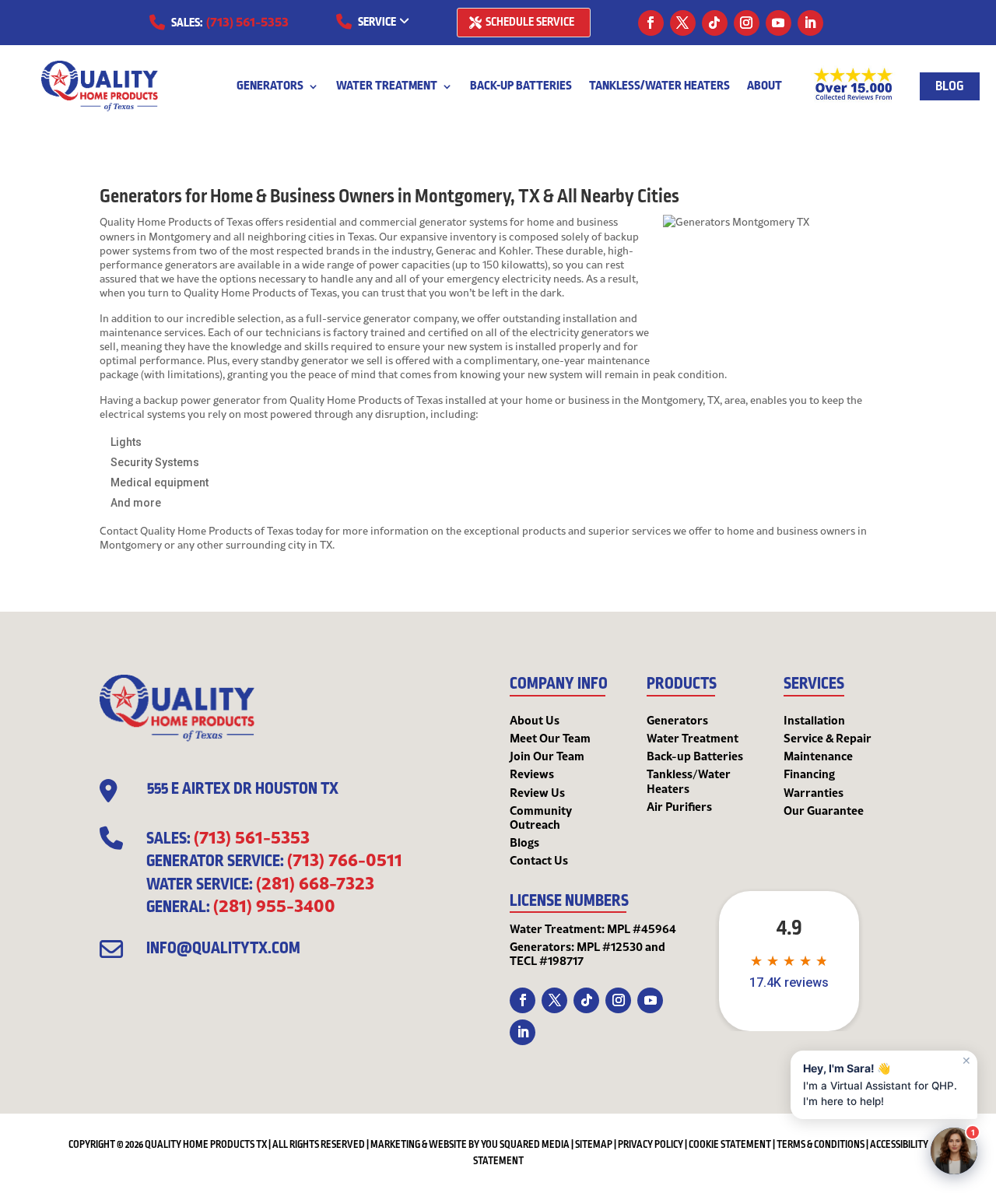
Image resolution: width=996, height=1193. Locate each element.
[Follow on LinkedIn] (810, 23)
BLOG (949, 86)
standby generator (305, 360)
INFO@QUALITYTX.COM (223, 948)
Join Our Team (547, 755)
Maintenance (818, 755)
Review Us (537, 792)
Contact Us (539, 859)
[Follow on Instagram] (746, 23)
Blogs (524, 842)
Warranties (813, 792)
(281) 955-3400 (274, 905)
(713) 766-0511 (344, 859)
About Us (534, 719)
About (764, 87)
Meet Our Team (550, 737)
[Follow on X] (683, 23)
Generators (270, 87)
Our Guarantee (824, 810)
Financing (809, 773)
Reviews (532, 773)
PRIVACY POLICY (650, 1145)
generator (237, 400)
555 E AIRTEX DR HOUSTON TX (242, 789)
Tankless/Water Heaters (659, 87)
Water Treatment (386, 87)
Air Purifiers (679, 806)
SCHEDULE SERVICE (530, 22)
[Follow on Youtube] (778, 23)
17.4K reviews (789, 983)
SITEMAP (593, 1145)
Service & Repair (828, 737)
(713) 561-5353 (247, 21)
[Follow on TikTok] (715, 23)
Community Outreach (541, 817)
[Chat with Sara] (954, 1151)
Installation (814, 719)
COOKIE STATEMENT (730, 1145)
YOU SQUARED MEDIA (525, 1145)
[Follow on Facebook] (651, 23)
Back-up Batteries (521, 87)
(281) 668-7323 (315, 882)
